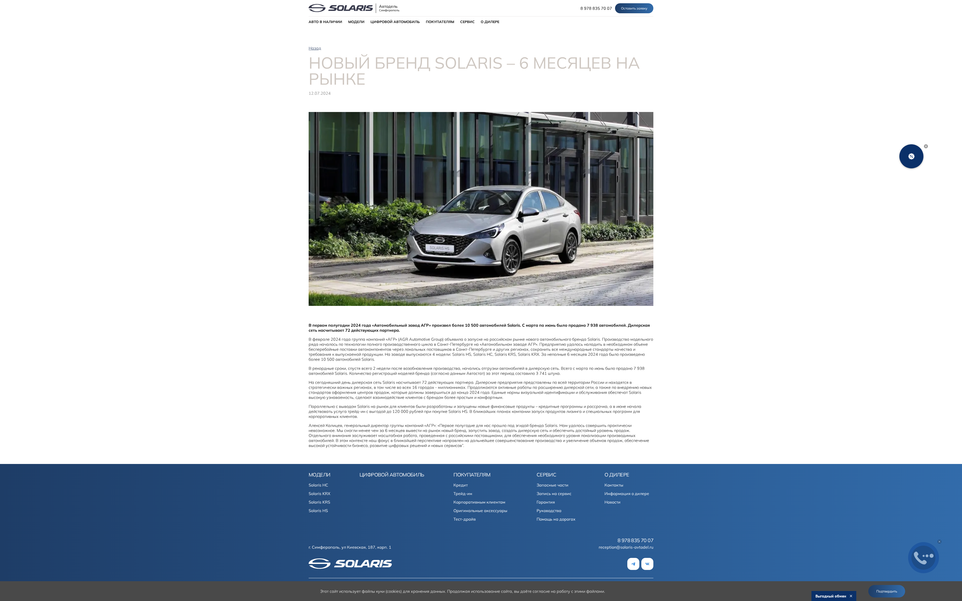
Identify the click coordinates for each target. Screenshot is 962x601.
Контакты (614, 485)
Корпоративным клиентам (479, 502)
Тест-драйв (464, 519)
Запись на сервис (554, 493)
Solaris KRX (319, 493)
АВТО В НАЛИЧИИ (325, 22)
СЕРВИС (467, 22)
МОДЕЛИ (356, 22)
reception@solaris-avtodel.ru (626, 547)
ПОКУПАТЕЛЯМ (440, 22)
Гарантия (546, 502)
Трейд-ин (462, 493)
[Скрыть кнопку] (926, 146)
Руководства (549, 510)
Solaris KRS (319, 502)
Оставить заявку (634, 8)
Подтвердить (886, 591)
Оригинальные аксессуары (480, 510)
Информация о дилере (627, 493)
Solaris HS (318, 510)
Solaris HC (318, 485)
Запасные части (552, 485)
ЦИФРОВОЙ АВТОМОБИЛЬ (395, 22)
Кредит (460, 485)
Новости (613, 502)
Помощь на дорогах (556, 519)
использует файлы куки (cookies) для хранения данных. (392, 591)
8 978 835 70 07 (596, 8)
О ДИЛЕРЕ (490, 22)
